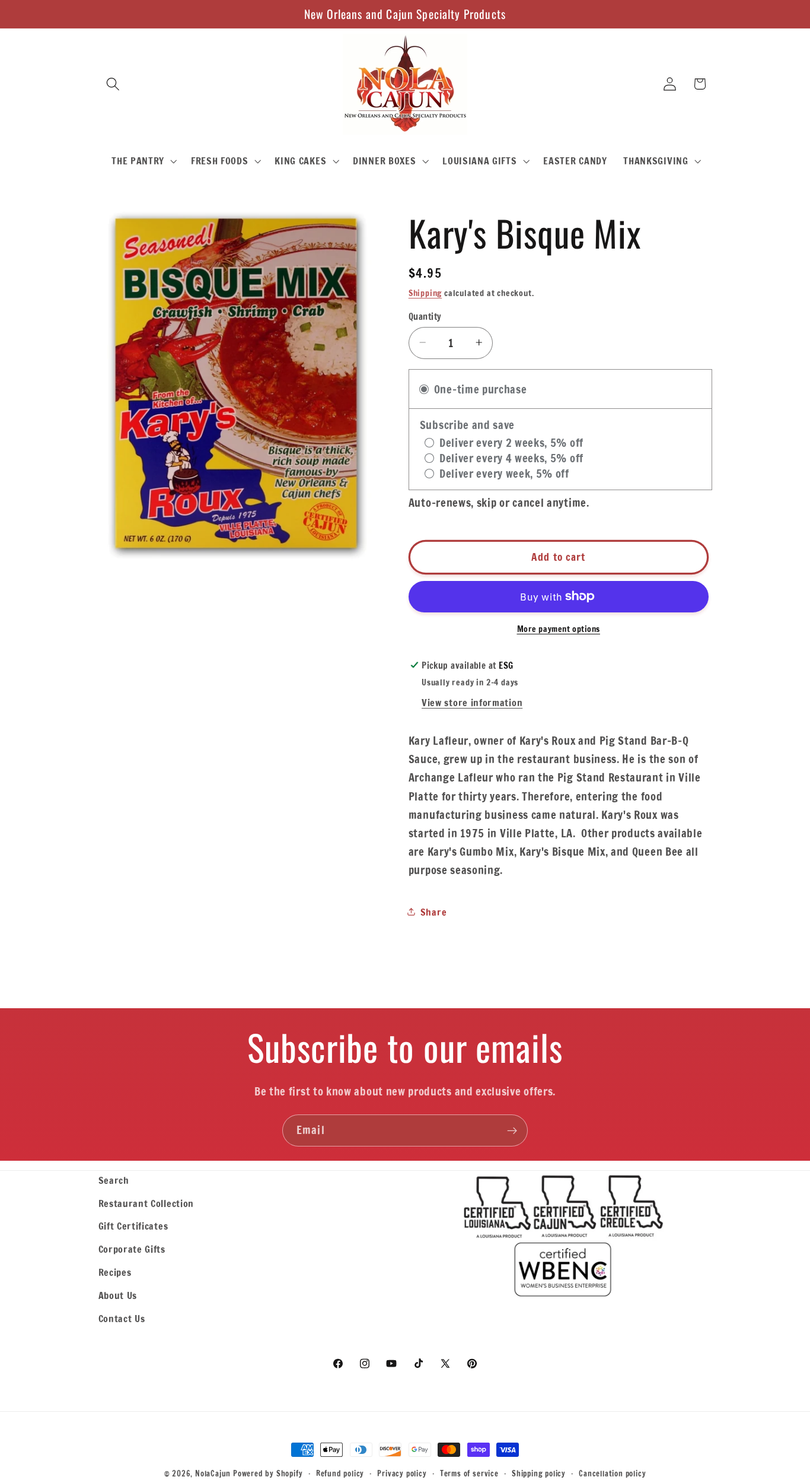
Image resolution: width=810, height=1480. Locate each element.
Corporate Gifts (131, 1249)
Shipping (425, 293)
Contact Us (121, 1318)
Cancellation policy (612, 1473)
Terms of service (469, 1473)
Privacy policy (401, 1473)
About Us (118, 1295)
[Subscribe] (512, 1130)
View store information (472, 702)
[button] (113, 84)
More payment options (559, 628)
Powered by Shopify (268, 1473)
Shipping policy (539, 1473)
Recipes (115, 1272)
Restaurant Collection (146, 1203)
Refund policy (340, 1473)
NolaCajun (213, 1473)
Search (113, 1180)
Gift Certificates (133, 1226)
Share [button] (433, 912)
